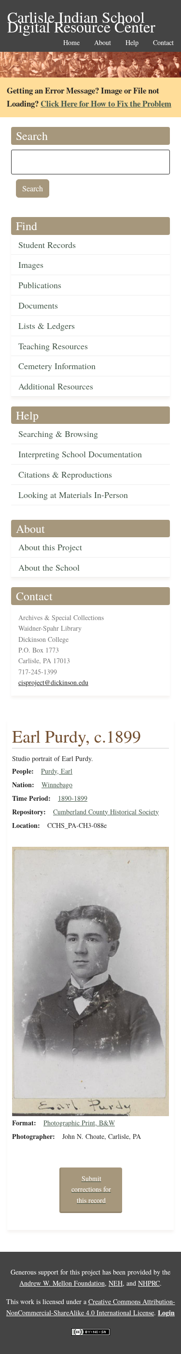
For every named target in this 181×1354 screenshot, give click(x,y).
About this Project (50, 547)
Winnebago (57, 784)
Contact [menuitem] (163, 43)
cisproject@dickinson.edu (53, 682)
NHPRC (149, 1283)
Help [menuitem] (132, 43)
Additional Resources (55, 386)
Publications (39, 285)
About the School (49, 567)
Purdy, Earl (56, 771)
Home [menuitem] (71, 43)
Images (30, 264)
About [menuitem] (102, 43)
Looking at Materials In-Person (73, 494)
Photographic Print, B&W (79, 1122)
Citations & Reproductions (65, 474)
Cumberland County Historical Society (106, 811)
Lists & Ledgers (46, 325)
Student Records (47, 244)
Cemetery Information (57, 366)
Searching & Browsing (58, 433)
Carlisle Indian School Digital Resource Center (81, 17)
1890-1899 (72, 798)
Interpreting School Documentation (80, 454)
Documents (38, 305)
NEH (116, 1283)
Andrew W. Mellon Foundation (62, 1283)
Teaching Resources (53, 346)
